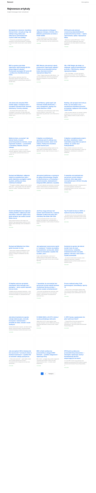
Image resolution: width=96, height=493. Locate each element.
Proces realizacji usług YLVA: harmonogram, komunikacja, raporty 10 (75, 285)
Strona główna (85, 2)
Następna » (51, 373)
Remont (10, 2)
